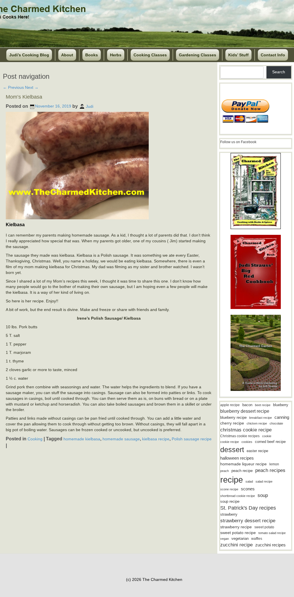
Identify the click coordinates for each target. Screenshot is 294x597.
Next (31, 87)
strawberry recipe (236, 527)
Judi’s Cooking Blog (29, 55)
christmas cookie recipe (246, 430)
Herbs (115, 55)
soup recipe (229, 501)
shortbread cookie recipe (237, 496)
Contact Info (273, 55)
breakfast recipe (260, 417)
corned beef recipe (270, 442)
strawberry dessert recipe (247, 520)
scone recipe (229, 489)
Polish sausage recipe (192, 439)
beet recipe (262, 405)
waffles (256, 539)
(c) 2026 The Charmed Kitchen (154, 579)
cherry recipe (232, 423)
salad (249, 481)
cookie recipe (229, 442)
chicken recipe (257, 423)
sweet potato (264, 527)
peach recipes (270, 470)
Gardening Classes (197, 55)
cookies (246, 442)
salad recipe (264, 481)
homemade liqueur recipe (243, 464)
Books (91, 55)
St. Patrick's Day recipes (248, 508)
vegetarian (240, 538)
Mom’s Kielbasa (24, 97)
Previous (13, 87)
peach (224, 471)
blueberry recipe (233, 417)
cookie (266, 436)
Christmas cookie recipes (240, 436)
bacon (247, 405)
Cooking (35, 439)
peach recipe (242, 471)
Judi (89, 106)
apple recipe (230, 405)
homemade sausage (121, 439)
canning (281, 417)
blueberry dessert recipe (244, 411)
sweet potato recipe (238, 533)
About (67, 55)
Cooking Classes (150, 55)
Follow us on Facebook (238, 142)
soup (263, 495)
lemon (274, 464)
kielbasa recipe (155, 439)
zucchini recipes (270, 544)
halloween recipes (237, 458)
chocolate (276, 423)
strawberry (228, 514)
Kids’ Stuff (238, 55)
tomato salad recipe (272, 533)
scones (248, 488)
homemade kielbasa (81, 439)
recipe (231, 479)
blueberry (280, 405)
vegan (224, 538)
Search (278, 72)
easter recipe (257, 451)
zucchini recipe (236, 545)
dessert (232, 450)
